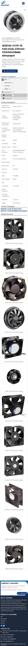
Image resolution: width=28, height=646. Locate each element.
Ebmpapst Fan (10, 38)
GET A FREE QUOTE (22, 593)
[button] (23, 3)
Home (3, 38)
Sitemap (20, 644)
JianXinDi (5, 5)
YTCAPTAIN (3, 645)
